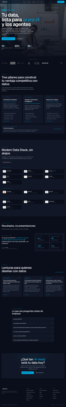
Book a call (60, 1)
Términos (54, 394)
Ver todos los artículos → (59, 272)
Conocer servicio (6, 121)
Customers (34, 1)
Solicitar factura (55, 390)
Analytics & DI (28, 394)
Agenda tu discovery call (27, 372)
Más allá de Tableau (43, 390)
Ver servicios (19, 38)
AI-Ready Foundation (30, 390)
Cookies (54, 396)
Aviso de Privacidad (56, 392)
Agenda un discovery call (8, 38)
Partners (29, 1)
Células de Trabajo (29, 396)
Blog (38, 1)
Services (24, 1)
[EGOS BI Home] (5, 2)
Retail (40, 392)
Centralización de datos (30, 392)
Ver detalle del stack (6, 162)
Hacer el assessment (39, 372)
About (42, 1)
